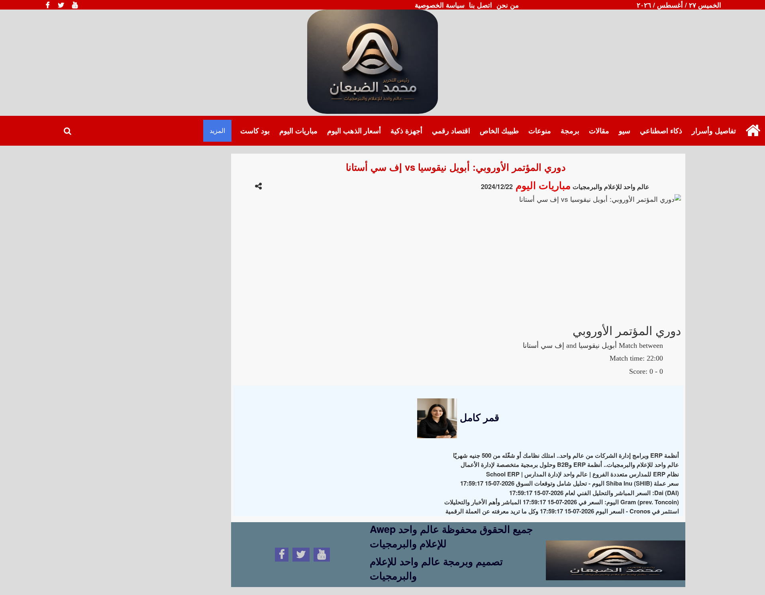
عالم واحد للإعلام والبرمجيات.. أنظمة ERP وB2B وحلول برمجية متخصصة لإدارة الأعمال (570, 464)
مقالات (599, 130)
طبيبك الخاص (499, 130)
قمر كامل (478, 417)
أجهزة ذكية (406, 130)
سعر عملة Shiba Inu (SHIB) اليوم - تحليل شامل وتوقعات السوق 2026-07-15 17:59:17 (569, 483)
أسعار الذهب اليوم (354, 130)
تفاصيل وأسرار (714, 130)
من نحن (507, 5)
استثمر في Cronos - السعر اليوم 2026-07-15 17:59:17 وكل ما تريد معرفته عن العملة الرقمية (562, 511)
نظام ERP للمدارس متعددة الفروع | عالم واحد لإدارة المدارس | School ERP (582, 474)
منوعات (539, 130)
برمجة (570, 130)
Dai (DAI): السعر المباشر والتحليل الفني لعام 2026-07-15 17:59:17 (594, 492)
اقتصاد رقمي (451, 130)
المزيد (217, 130)
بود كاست (255, 130)
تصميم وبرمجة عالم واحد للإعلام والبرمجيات (436, 568)
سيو (624, 130)
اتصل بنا (480, 5)
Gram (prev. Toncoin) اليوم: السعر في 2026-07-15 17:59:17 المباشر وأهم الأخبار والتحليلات (561, 501)
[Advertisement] (456, 260)
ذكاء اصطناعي (661, 130)
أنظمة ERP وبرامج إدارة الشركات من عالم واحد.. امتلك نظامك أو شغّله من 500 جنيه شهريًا (566, 455)
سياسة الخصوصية (440, 5)
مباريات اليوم (298, 130)
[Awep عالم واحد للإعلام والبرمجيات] (615, 553)
